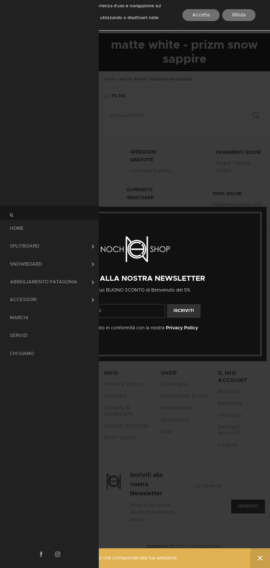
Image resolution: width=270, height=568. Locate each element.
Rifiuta (239, 15)
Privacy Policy (182, 328)
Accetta (201, 15)
